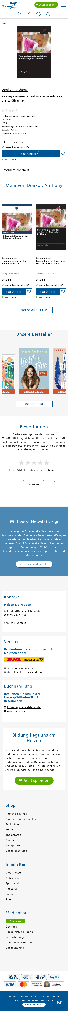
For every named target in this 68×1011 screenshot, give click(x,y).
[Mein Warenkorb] (48, 14)
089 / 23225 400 (17, 614)
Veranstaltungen (16, 937)
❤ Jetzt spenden (46, 4)
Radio (9, 894)
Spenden (15, 921)
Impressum (16, 996)
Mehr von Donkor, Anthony (34, 309)
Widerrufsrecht (13, 672)
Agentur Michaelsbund (20, 942)
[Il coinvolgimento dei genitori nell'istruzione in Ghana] (51, 225)
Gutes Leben (13, 878)
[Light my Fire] (34, 369)
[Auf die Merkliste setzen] (63, 153)
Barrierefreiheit (24, 1000)
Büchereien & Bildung (19, 931)
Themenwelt (13, 834)
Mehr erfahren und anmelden (34, 564)
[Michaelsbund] (9, 6)
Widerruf (40, 1000)
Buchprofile (13, 845)
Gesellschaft (13, 872)
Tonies (10, 829)
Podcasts (11, 888)
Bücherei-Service (16, 850)
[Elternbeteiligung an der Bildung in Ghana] (17, 225)
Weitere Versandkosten (18, 668)
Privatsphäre (51, 996)
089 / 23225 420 (17, 711)
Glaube (10, 840)
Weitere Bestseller (34, 403)
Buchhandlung (15, 947)
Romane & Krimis (16, 813)
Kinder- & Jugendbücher (21, 819)
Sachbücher (13, 824)
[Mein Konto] (29, 14)
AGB (50, 1000)
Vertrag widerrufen (34, 1004)
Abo (8, 899)
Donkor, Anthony (15, 90)
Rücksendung (33, 672)
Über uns (11, 926)
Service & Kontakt (15, 622)
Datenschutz (33, 996)
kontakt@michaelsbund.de (24, 611)
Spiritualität (13, 883)
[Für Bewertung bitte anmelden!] (10, 111)
